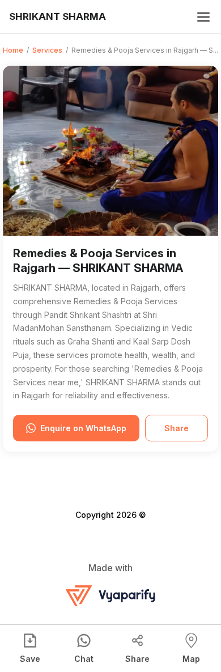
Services (47, 50)
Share (176, 428)
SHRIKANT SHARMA (57, 16)
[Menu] (203, 17)
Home (13, 50)
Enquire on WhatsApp (83, 428)
